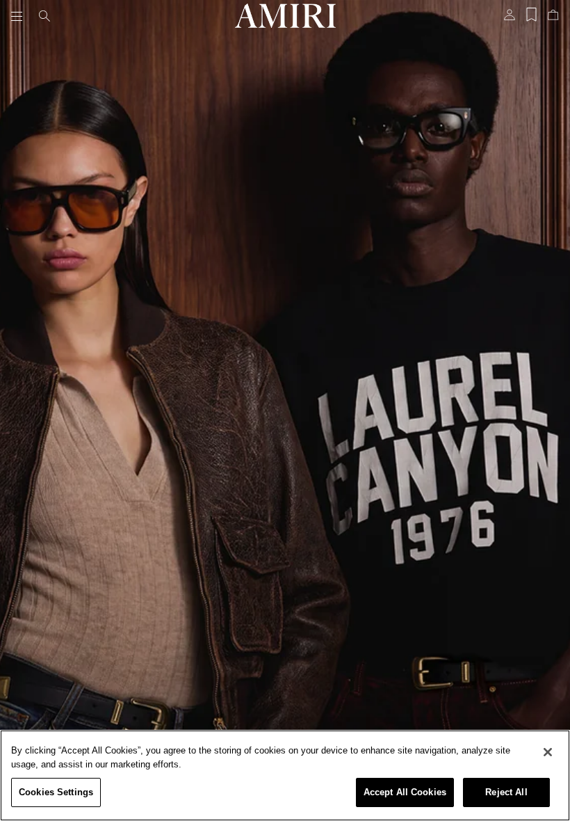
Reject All (506, 792)
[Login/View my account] (509, 19)
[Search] (44, 16)
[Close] (547, 752)
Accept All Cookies (405, 792)
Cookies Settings (56, 792)
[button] (19, 16)
